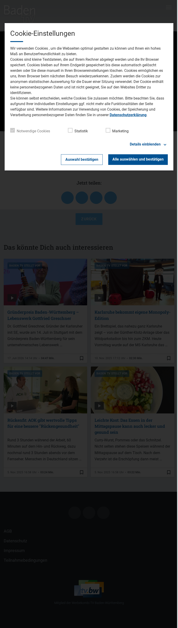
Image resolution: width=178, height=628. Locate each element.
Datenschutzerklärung (128, 115)
